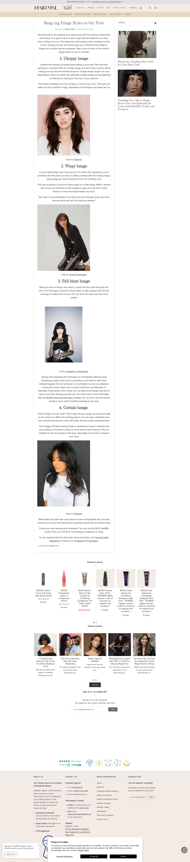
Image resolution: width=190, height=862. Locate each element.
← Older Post (43, 546)
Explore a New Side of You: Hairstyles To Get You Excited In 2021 (144, 661)
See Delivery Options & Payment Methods (106, 1)
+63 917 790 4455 (80, 791)
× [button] (37, 844)
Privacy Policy (83, 850)
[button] (94, 622)
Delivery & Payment (104, 795)
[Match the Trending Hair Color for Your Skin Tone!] (137, 44)
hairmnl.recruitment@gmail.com (79, 814)
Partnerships (101, 811)
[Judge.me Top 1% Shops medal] (126, 762)
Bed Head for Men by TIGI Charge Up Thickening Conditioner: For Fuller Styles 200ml (64, 598)
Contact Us (71, 777)
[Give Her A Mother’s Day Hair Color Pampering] (45, 644)
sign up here (84, 808)
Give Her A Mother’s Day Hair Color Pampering (45, 661)
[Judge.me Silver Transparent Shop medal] (117, 762)
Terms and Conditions (105, 815)
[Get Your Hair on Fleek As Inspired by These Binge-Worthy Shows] (119, 644)
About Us (38, 777)
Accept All (94, 856)
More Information (106, 777)
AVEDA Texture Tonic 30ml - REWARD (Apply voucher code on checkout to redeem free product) (85, 598)
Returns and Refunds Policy (107, 799)
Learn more (10, 854)
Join (113, 709)
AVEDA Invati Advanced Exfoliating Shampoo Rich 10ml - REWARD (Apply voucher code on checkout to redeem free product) (125, 600)
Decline (123, 856)
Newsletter (134, 777)
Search (99, 783)
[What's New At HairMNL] (70, 644)
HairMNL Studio (103, 807)
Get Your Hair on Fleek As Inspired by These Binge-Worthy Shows (119, 661)
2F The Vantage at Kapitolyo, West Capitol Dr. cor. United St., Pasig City (78, 832)
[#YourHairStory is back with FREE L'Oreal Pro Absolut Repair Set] (95, 644)
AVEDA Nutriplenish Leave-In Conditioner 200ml (43, 595)
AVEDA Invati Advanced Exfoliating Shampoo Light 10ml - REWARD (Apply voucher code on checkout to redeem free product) (105, 600)
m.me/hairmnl (77, 787)
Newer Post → (55, 546)
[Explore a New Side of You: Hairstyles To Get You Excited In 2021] (144, 644)
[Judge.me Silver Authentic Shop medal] (108, 762)
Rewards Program (104, 803)
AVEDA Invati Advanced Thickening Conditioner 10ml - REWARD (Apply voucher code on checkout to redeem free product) (146, 600)
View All (95, 685)
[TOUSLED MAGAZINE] (67, 8)
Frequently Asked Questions (107, 791)
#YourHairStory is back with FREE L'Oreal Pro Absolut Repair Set (94, 661)
